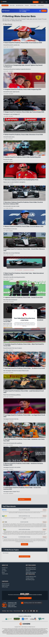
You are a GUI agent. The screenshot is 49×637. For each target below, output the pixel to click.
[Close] (34, 311)
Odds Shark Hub (23, 324)
